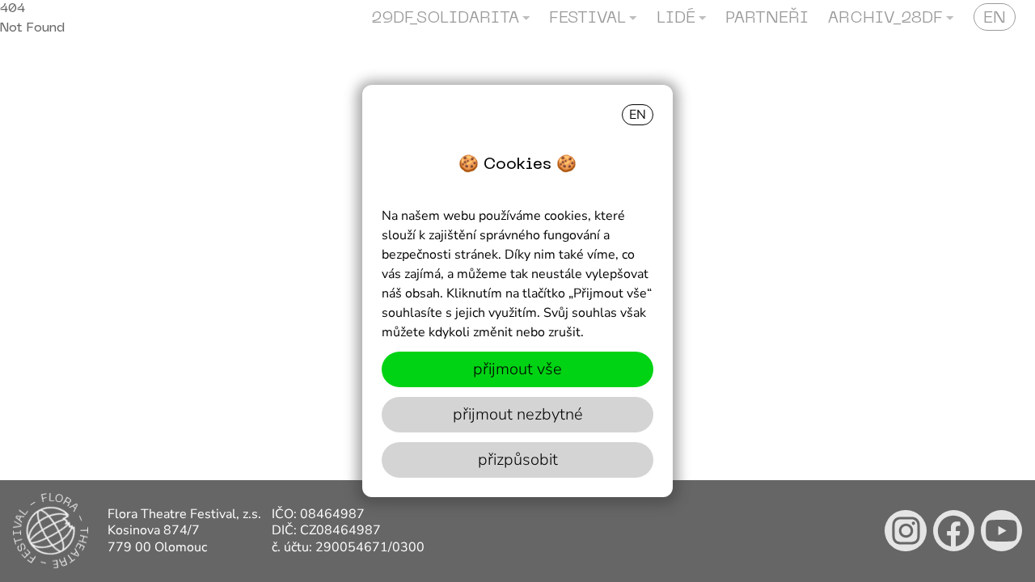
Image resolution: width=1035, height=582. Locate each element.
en (637, 115)
